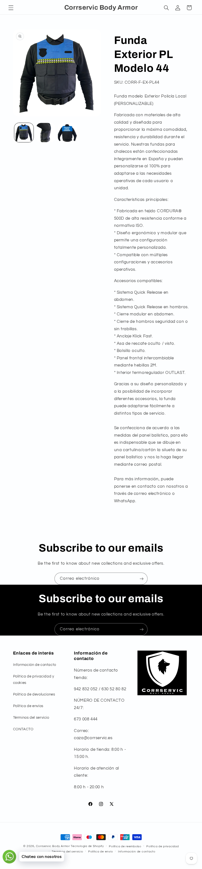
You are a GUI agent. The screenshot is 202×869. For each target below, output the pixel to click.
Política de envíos (28, 706)
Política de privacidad (162, 846)
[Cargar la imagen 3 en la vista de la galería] (67, 132)
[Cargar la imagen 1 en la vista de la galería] (24, 132)
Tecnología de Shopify (87, 846)
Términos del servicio (31, 717)
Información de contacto (34, 665)
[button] (11, 7)
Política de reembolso (125, 846)
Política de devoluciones (34, 694)
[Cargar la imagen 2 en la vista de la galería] (45, 132)
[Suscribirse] (141, 579)
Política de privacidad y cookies (33, 680)
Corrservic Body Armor (53, 846)
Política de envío (100, 851)
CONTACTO (23, 729)
